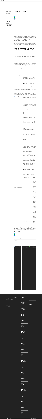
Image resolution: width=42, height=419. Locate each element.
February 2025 (22, 302)
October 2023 (22, 319)
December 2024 (23, 304)
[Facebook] (25, 15)
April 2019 (22, 384)
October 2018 (22, 391)
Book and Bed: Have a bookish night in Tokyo (17, 290)
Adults (14, 296)
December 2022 (23, 331)
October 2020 (22, 362)
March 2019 (22, 385)
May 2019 (22, 383)
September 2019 (23, 378)
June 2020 (22, 367)
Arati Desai (16, 238)
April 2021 (22, 355)
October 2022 (22, 333)
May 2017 (22, 412)
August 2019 (22, 379)
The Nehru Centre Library (23, 238)
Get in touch (3, 0)
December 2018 (23, 389)
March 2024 (22, 315)
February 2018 (22, 401)
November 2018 (23, 390)
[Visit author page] (16, 241)
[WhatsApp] (25, 17)
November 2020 (23, 361)
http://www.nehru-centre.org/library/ (17, 231)
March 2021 (22, 356)
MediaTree (35, 418)
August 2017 (22, 408)
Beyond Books (26, 13)
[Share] (25, 18)
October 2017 (22, 406)
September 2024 (23, 308)
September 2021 (23, 349)
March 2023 (22, 327)
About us (1, 0)
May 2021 (22, 354)
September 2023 (23, 320)
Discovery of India (18, 238)
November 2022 (23, 332)
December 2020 (23, 360)
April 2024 (22, 314)
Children (14, 298)
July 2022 (22, 337)
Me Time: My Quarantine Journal (33, 290)
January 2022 (22, 344)
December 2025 (23, 298)
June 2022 (22, 338)
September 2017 (23, 407)
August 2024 (22, 309)
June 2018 (22, 396)
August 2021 (22, 350)
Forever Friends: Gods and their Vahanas (9, 24)
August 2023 (22, 321)
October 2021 (22, 348)
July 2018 (22, 395)
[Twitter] (25, 16)
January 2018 (22, 402)
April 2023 (22, 326)
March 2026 (22, 296)
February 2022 (22, 343)
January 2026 (22, 297)
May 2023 (22, 325)
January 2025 (22, 303)
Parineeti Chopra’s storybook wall (25, 290)
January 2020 (22, 373)
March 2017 (22, 414)
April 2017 (22, 413)
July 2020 (22, 366)
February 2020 (22, 372)
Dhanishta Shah (16, 13)
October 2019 (22, 377)
